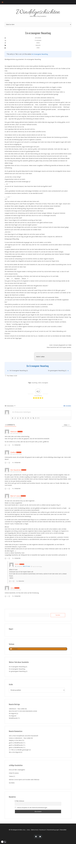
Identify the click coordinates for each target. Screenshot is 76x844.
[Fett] (12, 418)
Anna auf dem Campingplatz (17, 769)
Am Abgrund (12, 716)
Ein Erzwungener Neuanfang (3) (18, 666)
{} (35, 418)
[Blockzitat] (28, 418)
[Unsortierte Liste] (25, 418)
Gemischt (38, 45)
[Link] (33, 418)
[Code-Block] (30, 418)
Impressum (42, 830)
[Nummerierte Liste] (23, 418)
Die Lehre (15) (20, 740)
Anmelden (68, 406)
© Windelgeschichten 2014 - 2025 (19, 830)
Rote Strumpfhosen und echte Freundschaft (25, 735)
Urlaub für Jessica (14, 773)
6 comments (38, 40)
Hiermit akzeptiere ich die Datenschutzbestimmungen (32, 807)
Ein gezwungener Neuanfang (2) (18, 671)
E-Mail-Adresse (19, 801)
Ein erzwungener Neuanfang (17, 669)
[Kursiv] (15, 418)
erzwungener (45, 382)
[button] (3, 842)
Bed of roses (26, 566)
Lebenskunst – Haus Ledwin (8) (18, 708)
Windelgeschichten (38, 12)
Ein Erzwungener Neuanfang (40, 54)
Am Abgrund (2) (13, 713)
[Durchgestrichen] (20, 418)
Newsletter (63, 830)
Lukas (38, 47)
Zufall (39, 382)
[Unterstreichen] (17, 418)
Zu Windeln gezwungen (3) (23, 750)
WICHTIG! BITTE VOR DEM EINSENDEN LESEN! (23, 711)
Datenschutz (34, 830)
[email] (40, 836)
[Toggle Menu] (2, 2)
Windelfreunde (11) (14, 718)
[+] (38, 418)
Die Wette (11, 783)
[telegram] (36, 836)
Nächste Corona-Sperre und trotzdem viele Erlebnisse (24, 779)
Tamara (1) (12, 776)
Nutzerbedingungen (53, 830)
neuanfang (34, 382)
